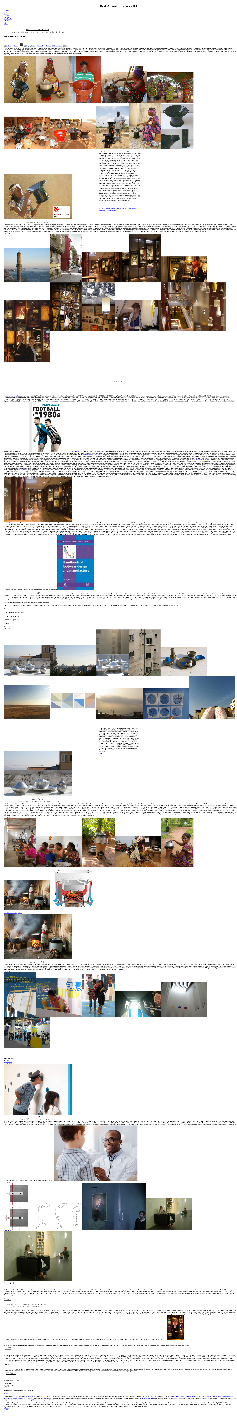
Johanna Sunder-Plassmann (202, 460)
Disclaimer (7, 1393)
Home (6, 1409)
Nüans (101, 753)
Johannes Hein (8, 1062)
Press (5, 14)
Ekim (6, 24)
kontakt (6, 10)
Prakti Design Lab (16, 913)
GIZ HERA (7, 913)
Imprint (6, 17)
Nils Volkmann (8, 1063)
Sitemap (6, 1408)
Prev (5, 54)
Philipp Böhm (8, 1230)
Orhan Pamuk (75, 451)
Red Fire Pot (8, 19)
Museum (7, 20)
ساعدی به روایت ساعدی (146, 1398)
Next (8, 54)
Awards (6, 15)
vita (5, 12)
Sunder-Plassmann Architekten (92, 455)
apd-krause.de (35, 1400)
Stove (6, 22)
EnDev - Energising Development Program (112, 208)
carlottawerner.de (30, 1396)
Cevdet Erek (21, 469)
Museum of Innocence (10, 396)
